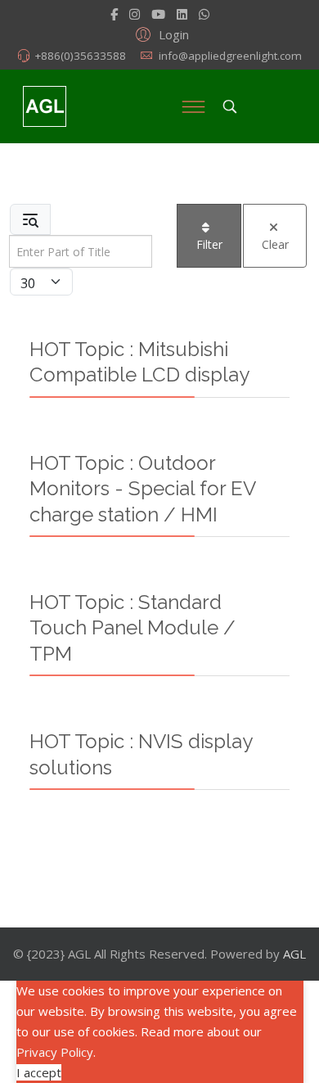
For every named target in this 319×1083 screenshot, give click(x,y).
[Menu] (193, 106)
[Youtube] (158, 14)
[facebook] (114, 14)
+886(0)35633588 (80, 55)
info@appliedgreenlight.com (230, 55)
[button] (160, 34)
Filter (209, 244)
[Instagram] (134, 14)
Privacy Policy (54, 1052)
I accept (38, 1072)
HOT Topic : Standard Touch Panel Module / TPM (132, 628)
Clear (275, 244)
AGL (294, 953)
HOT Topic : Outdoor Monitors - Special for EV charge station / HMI (142, 488)
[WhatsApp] (204, 14)
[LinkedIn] (182, 14)
